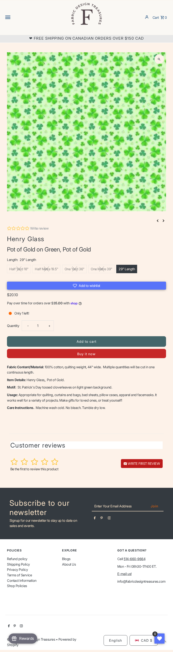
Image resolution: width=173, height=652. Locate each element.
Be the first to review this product (34, 469)
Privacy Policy (17, 569)
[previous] (157, 221)
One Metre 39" (101, 269)
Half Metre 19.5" (46, 269)
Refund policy (17, 559)
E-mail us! (124, 574)
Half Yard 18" (18, 269)
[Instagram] (109, 519)
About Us (69, 564)
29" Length (127, 269)
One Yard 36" (74, 269)
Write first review (143, 463)
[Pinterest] (101, 519)
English (115, 640)
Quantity (13, 326)
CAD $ (146, 640)
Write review (39, 228)
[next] (163, 221)
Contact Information (21, 580)
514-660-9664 (134, 559)
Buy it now (86, 354)
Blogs (66, 559)
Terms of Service (19, 575)
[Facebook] (95, 519)
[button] (86, 286)
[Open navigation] (36, 17)
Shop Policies (17, 586)
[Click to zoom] (159, 59)
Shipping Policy (18, 564)
